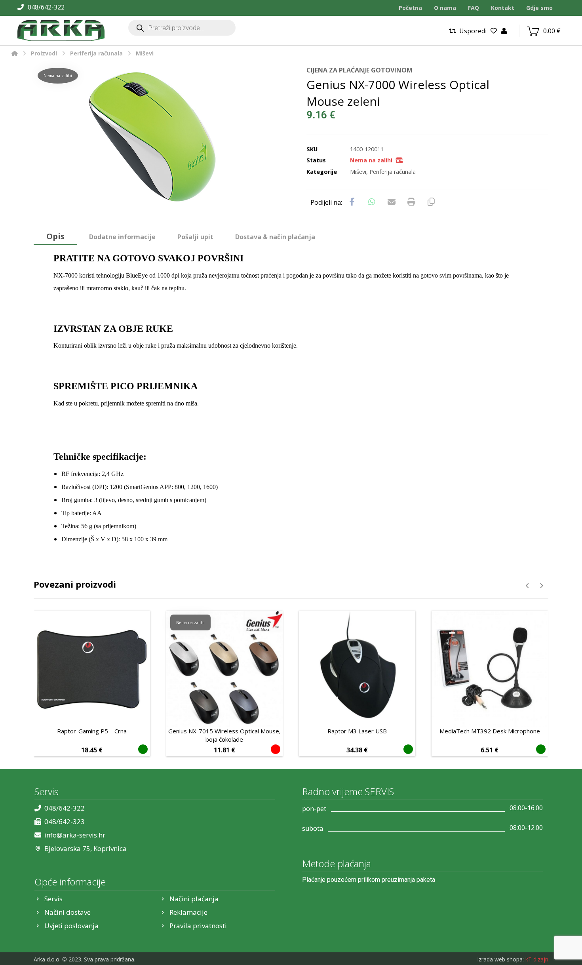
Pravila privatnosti (198, 925)
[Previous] (527, 585)
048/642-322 (64, 808)
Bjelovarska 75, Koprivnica (85, 848)
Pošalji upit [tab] (195, 236)
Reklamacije (188, 912)
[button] (352, 202)
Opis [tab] (55, 236)
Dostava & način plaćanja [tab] (275, 236)
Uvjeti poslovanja (71, 925)
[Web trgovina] (61, 30)
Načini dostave (67, 912)
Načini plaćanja (194, 898)
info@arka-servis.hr (74, 834)
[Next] (541, 585)
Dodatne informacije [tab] (122, 236)
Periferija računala (392, 171)
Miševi (358, 171)
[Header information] (504, 30)
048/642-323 (64, 821)
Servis (53, 898)
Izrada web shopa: (500, 959)
